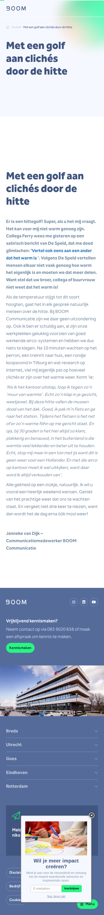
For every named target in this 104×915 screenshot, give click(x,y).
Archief (16, 27)
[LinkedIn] (84, 602)
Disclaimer (18, 872)
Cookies (16, 900)
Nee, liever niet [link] (56, 896)
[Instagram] (74, 602)
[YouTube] (94, 602)
